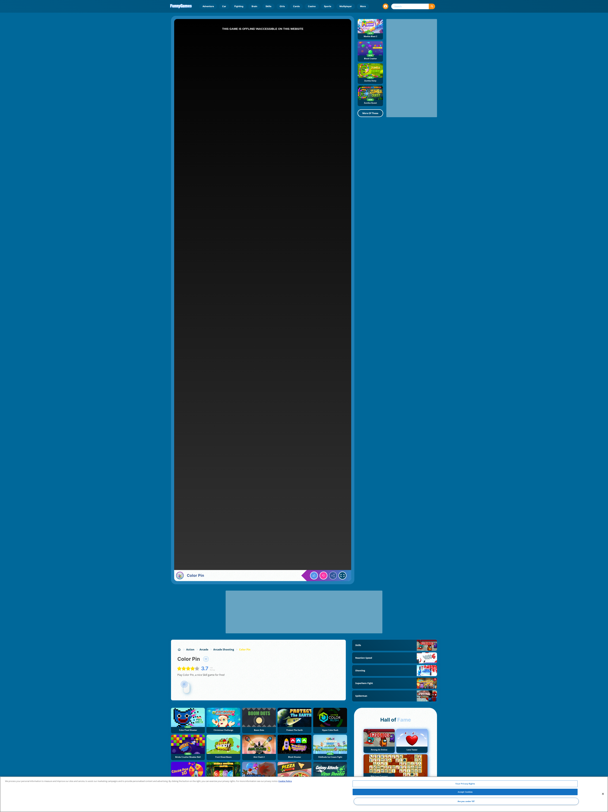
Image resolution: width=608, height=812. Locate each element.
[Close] (602, 793)
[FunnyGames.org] (179, 649)
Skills (268, 6)
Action (190, 649)
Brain (254, 6)
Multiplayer (345, 6)
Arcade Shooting (223, 649)
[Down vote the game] (323, 576)
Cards (296, 6)
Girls (282, 6)
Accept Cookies (465, 791)
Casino (312, 6)
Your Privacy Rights (465, 783)
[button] (385, 6)
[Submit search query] (432, 6)
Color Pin (244, 649)
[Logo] (181, 6)
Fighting (238, 6)
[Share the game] (333, 576)
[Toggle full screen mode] (342, 576)
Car (224, 6)
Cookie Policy (285, 781)
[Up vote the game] (314, 576)
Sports (327, 6)
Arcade (204, 649)
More (363, 6)
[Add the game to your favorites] (206, 659)
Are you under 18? (466, 801)
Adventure (208, 6)
